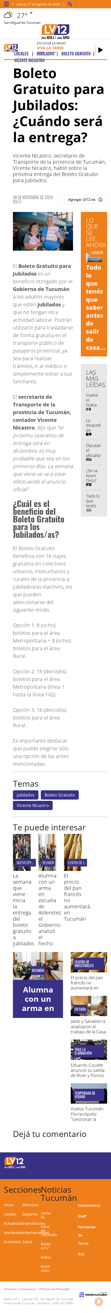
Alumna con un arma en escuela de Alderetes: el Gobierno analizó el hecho (50, 909)
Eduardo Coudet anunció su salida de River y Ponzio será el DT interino (89, 1073)
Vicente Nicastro (33, 805)
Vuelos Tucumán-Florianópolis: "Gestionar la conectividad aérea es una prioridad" (88, 1122)
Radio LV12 (46, 1245)
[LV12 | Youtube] (96, 1171)
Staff (82, 1216)
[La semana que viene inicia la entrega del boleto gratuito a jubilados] (22, 869)
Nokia (46, 1257)
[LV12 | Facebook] (86, 1162)
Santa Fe (46, 1215)
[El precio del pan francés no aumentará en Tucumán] (73, 869)
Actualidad (13, 1223)
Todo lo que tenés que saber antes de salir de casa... (95, 307)
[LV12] (15, 1167)
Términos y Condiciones (20, 1289)
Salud (27, 1241)
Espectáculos (33, 1223)
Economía (12, 1241)
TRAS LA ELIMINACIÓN (83, 1051)
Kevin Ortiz (45, 1268)
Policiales (30, 1204)
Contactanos (89, 1205)
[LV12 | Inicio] (105, 1188)
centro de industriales (84, 862)
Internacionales (35, 1232)
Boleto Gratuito (60, 795)
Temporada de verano (85, 1094)
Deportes (30, 1214)
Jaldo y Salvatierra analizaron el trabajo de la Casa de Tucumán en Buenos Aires (88, 1031)
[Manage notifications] (99, 1302)
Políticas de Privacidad (54, 1289)
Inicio (8, 1204)
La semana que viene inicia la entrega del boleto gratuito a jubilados (23, 909)
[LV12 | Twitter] (96, 1162)
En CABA (80, 1009)
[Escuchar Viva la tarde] (100, 50)
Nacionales (13, 1232)
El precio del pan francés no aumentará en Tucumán (77, 897)
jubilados (26, 795)
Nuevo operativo (29, 862)
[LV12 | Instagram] (86, 1171)
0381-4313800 (62, 1303)
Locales (10, 1214)
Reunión (48, 862)
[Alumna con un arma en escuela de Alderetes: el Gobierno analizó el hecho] (47, 869)
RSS (81, 1254)
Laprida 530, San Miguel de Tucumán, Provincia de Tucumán (39, 1301)
